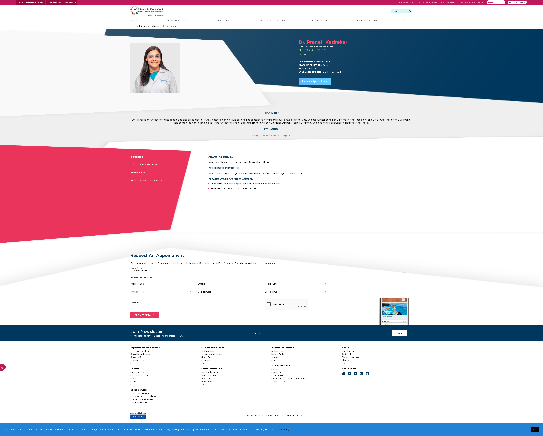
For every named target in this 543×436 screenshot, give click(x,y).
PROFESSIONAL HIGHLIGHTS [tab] (146, 180)
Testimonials (207, 360)
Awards (275, 357)
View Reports (453, 2)
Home (133, 26)
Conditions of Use (280, 375)
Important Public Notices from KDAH (289, 378)
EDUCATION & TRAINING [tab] (144, 164)
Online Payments (467, 2)
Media (133, 381)
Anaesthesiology (322, 61)
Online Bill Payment (139, 402)
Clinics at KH (136, 357)
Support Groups (137, 360)
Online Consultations (406, 2)
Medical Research (320, 21)
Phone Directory (138, 372)
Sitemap (275, 369)
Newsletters (206, 378)
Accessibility (3, 367)
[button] (496, 2)
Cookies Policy (278, 381)
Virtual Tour (206, 357)
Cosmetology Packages (141, 399)
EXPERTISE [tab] (136, 157)
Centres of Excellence (140, 351)
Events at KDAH (208, 375)
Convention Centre (210, 381)
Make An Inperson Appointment (431, 2)
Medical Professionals (272, 21)
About (133, 21)
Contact (408, 21)
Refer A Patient (279, 354)
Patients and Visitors (149, 26)
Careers (480, 2)
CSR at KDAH (348, 354)
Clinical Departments (140, 354)
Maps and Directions (139, 375)
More (132, 363)
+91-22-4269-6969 (34, 2)
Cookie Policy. (282, 429)
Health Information (366, 21)
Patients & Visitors (225, 21)
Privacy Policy (278, 372)
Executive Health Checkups (143, 396)
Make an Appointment (315, 81)
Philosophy (347, 360)
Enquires (134, 378)
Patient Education (209, 372)
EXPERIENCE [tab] (137, 172)
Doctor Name (136, 268)
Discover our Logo (350, 357)
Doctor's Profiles (279, 351)
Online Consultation (139, 393)
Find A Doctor (207, 351)
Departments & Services (176, 21)
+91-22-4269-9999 (67, 2)
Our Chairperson (349, 351)
